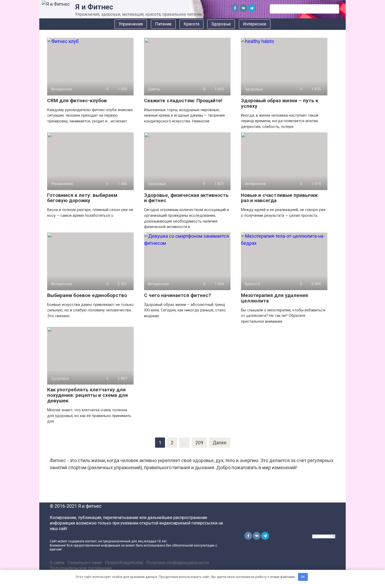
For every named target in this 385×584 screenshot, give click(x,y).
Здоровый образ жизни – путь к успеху (279, 103)
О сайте (57, 562)
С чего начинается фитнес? (177, 295)
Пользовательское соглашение (81, 568)
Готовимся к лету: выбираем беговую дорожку (82, 198)
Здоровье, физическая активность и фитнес (186, 198)
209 (199, 442)
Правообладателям (124, 562)
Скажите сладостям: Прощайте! (183, 101)
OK (303, 577)
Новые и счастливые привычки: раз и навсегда (280, 198)
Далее (220, 442)
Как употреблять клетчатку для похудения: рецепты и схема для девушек (87, 395)
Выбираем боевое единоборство (87, 295)
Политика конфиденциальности (177, 562)
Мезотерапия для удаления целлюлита (274, 298)
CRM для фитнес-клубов (77, 101)
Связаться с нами (85, 562)
